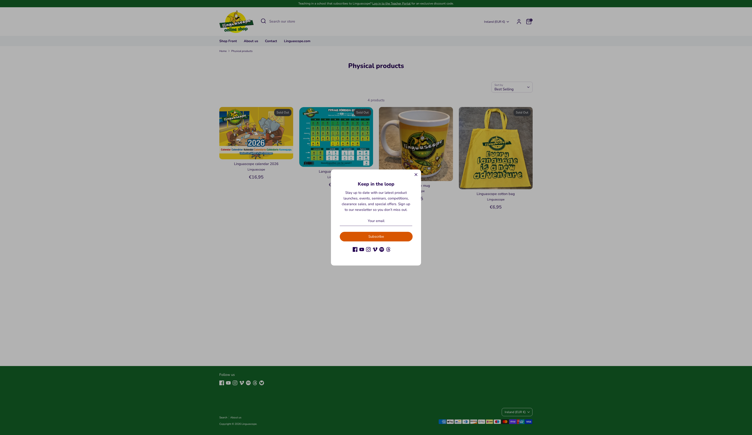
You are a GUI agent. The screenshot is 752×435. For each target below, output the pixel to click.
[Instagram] (368, 249)
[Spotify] (381, 249)
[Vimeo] (375, 249)
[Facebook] (355, 249)
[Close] (416, 174)
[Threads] (388, 249)
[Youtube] (361, 249)
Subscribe (376, 236)
